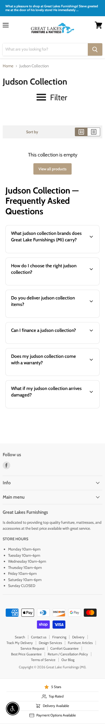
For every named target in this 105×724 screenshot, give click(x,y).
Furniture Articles (80, 642)
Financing (59, 637)
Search (20, 637)
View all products (52, 168)
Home (8, 66)
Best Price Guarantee (26, 654)
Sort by (32, 132)
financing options (47, 342)
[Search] (95, 49)
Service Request (32, 648)
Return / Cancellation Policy (68, 654)
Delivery (78, 637)
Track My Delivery (19, 642)
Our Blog (67, 660)
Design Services (50, 642)
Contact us (38, 637)
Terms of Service (43, 660)
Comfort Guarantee (64, 648)
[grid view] (81, 132)
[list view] (94, 132)
